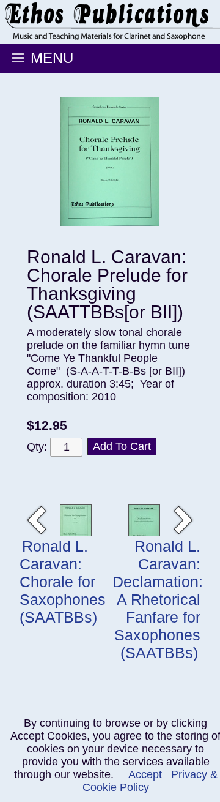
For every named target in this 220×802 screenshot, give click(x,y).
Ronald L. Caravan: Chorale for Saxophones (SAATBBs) (63, 582)
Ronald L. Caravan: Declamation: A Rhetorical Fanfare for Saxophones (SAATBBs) (157, 599)
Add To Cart (122, 446)
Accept (145, 774)
